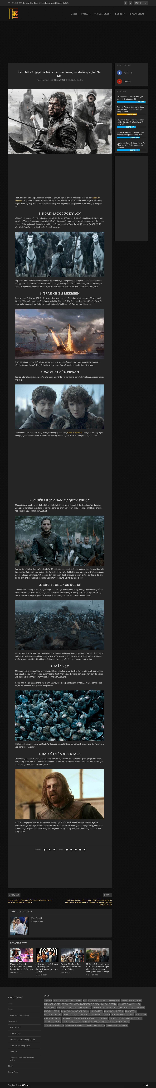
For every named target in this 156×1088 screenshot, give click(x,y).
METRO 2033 (16, 1027)
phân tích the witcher (100, 1015)
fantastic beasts (52, 1004)
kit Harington (109, 1008)
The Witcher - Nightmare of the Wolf (125, 1018)
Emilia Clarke (135, 1001)
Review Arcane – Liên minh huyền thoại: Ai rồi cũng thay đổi (130, 98)
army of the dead (61, 1001)
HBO (138, 1004)
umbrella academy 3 (95, 1025)
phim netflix (130, 1011)
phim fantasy (96, 1011)
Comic (84, 14)
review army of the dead (123, 1015)
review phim (141, 1015)
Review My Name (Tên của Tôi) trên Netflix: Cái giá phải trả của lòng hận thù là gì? (130, 122)
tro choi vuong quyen (54, 1025)
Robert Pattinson (52, 1018)
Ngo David (49, 80)
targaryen (67, 1018)
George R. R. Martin (126, 1004)
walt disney (112, 1025)
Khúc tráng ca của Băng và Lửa (23, 1040)
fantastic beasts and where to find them (80, 1004)
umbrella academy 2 (75, 1025)
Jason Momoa (84, 1008)
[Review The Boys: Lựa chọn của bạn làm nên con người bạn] (72, 955)
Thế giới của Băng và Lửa (20, 1046)
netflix (56, 1011)
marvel (47, 1011)
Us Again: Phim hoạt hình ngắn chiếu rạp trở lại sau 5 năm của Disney (21, 966)
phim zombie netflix (53, 1015)
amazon (48, 1001)
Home (74, 14)
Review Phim (136, 14)
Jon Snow (97, 1008)
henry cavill (49, 1008)
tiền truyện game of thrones (95, 1022)
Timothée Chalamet (71, 1022)
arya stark (76, 1001)
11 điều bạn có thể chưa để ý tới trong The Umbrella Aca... (47, 3)
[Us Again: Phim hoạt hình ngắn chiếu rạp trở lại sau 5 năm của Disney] (21, 955)
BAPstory (25, 1085)
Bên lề (118, 14)
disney (124, 1001)
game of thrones (108, 1004)
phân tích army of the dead (76, 1015)
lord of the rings (136, 1008)
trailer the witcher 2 (119, 1022)
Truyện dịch (101, 14)
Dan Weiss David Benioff (109, 1001)
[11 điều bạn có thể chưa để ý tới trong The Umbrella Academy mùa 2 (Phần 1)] (47, 955)
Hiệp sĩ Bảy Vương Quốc (20, 1015)
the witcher (102, 1018)
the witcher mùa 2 (52, 1022)
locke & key (122, 1008)
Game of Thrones (74, 432)
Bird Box (14, 1052)
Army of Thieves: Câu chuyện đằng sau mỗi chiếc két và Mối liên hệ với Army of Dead (130, 109)
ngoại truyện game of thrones (75, 1011)
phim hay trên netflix (113, 1011)
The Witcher (15, 1034)
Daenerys (92, 1001)
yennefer (123, 1025)
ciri (84, 1001)
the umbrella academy (84, 1018)
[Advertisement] (78, 40)
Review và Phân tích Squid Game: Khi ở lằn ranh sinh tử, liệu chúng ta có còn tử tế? (131, 145)
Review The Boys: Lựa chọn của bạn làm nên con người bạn (71, 966)
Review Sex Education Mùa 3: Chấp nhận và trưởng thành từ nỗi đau (130, 134)
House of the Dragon (66, 1008)
